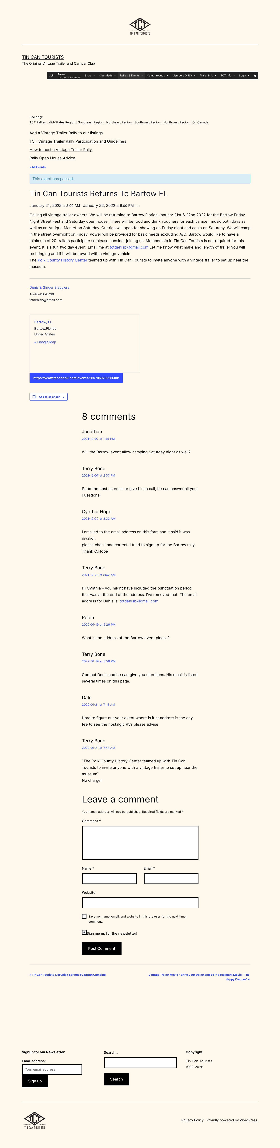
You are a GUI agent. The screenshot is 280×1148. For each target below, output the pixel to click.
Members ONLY (182, 75)
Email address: (34, 1061)
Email (149, 868)
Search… (111, 1052)
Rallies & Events (129, 75)
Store (88, 75)
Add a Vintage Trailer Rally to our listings (66, 133)
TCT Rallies (38, 122)
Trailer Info (206, 75)
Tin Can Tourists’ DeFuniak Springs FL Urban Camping (68, 974)
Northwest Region (176, 122)
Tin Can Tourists (43, 57)
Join (51, 75)
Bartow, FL (43, 322)
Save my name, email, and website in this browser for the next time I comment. (137, 918)
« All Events (38, 167)
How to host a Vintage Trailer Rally (61, 149)
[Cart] (255, 75)
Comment (91, 821)
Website (88, 893)
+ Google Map (45, 341)
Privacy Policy (192, 1120)
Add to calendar (49, 397)
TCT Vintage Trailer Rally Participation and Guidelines (78, 141)
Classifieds (105, 75)
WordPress (248, 1120)
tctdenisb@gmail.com (129, 247)
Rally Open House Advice (52, 158)
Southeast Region (90, 122)
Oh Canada (200, 122)
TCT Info (226, 75)
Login (242, 75)
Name (88, 868)
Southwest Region (147, 122)
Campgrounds (156, 75)
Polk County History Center (62, 260)
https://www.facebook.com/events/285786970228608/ (76, 377)
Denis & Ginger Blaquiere (49, 287)
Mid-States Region (62, 122)
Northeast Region (119, 122)
